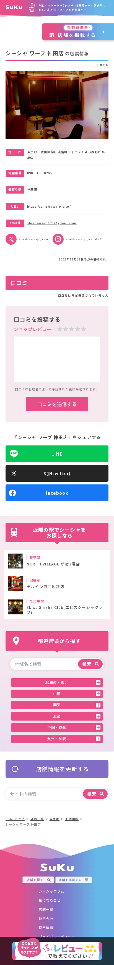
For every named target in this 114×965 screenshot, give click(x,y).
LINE (57, 453)
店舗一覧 (46, 909)
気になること (50, 900)
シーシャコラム (51, 891)
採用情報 (46, 927)
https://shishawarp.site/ (49, 206)
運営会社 (46, 918)
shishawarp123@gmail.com (52, 223)
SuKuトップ (15, 819)
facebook (57, 492)
